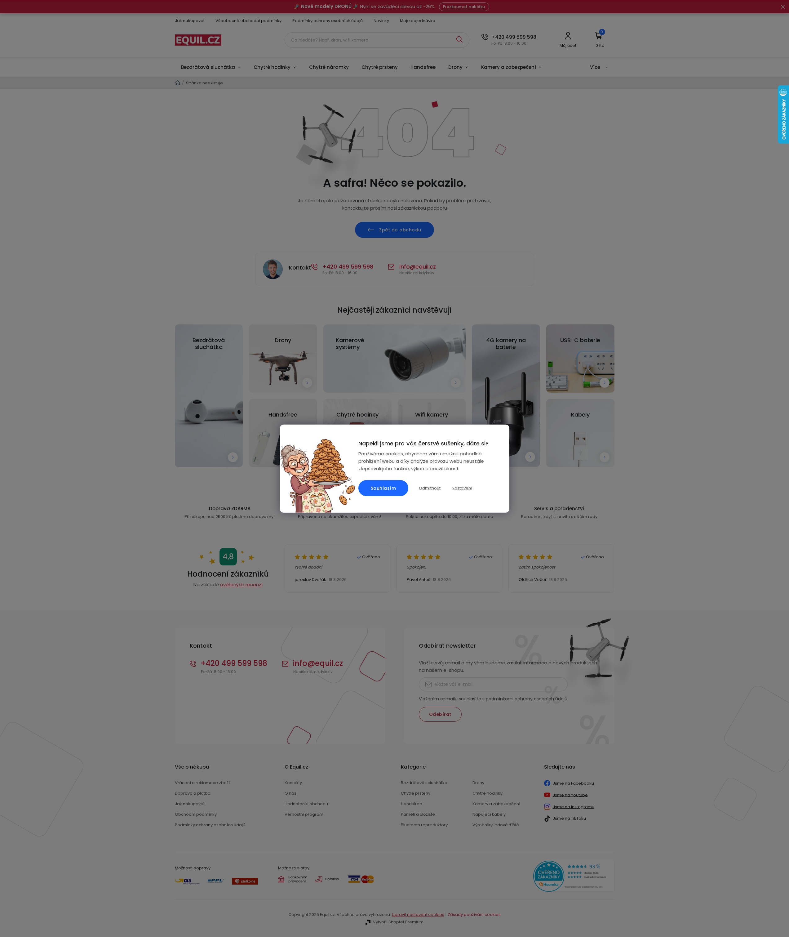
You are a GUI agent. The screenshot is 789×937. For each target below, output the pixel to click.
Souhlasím (383, 488)
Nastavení (462, 488)
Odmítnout (430, 488)
